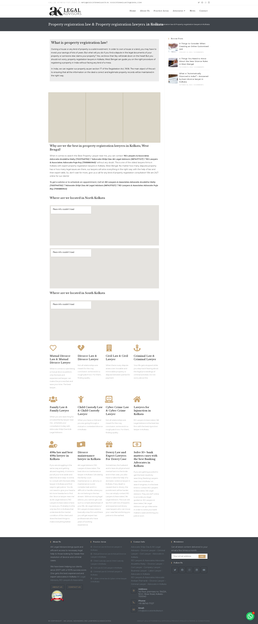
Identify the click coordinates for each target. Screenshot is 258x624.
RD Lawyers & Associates (71, 580)
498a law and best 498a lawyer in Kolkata (61, 456)
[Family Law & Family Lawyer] (53, 399)
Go (202, 556)
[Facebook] (182, 570)
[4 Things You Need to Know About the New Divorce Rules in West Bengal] (173, 62)
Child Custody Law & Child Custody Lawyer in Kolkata (107, 562)
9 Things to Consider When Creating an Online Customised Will (194, 46)
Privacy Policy (179, 621)
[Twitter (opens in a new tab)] (198, 2)
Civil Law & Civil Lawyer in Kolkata (107, 568)
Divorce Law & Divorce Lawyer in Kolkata (106, 548)
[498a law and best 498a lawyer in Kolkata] (53, 444)
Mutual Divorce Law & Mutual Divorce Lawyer (60, 359)
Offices (166, 621)
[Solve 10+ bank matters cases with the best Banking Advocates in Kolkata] (137, 444)
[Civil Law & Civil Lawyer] (109, 348)
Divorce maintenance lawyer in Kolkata (89, 456)
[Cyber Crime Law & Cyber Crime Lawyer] (109, 399)
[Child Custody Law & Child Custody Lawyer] (81, 399)
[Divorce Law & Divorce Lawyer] (81, 348)
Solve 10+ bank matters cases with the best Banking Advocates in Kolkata (145, 459)
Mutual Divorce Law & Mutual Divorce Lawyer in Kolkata (108, 555)
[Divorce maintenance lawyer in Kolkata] (81, 444)
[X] (175, 570)
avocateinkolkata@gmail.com (126, 2)
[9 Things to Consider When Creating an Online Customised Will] (173, 47)
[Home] (148, 24)
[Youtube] (204, 570)
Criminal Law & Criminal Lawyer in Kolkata (106, 573)
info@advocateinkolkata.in (150, 610)
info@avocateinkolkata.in (95, 2)
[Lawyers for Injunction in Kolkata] (137, 399)
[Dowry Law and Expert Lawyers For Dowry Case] (109, 444)
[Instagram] (189, 570)
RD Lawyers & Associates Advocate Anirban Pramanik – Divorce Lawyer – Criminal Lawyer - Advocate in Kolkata (148, 580)
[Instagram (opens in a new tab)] (205, 2)
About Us (57, 587)
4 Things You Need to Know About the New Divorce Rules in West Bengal (193, 61)
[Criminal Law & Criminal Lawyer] (137, 348)
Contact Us (75, 587)
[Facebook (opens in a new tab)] (202, 2)
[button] (250, 616)
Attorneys (154, 621)
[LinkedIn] (197, 570)
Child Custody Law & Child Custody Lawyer (90, 410)
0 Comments (199, 52)
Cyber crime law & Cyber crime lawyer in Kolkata (109, 580)
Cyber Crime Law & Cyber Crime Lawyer (117, 410)
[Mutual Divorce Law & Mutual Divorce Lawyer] (53, 348)
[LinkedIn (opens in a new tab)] (208, 2)
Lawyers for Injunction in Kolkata (142, 410)
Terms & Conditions (199, 621)
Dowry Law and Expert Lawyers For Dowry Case (116, 456)
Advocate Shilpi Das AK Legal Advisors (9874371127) (118, 159)
